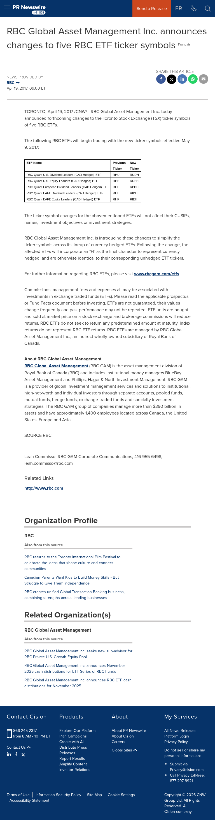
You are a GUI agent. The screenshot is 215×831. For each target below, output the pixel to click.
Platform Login (176, 736)
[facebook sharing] (161, 79)
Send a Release (152, 8)
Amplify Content (73, 764)
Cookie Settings (121, 795)
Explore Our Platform (77, 730)
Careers (118, 741)
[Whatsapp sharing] (193, 79)
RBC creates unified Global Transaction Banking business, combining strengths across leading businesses (74, 594)
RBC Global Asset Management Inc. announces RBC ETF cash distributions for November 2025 (78, 683)
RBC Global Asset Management (57, 630)
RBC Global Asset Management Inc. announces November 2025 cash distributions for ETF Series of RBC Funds (74, 668)
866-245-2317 (25, 730)
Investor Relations (74, 769)
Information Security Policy (58, 795)
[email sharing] (203, 79)
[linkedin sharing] (182, 79)
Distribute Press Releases (73, 750)
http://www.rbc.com (43, 488)
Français (184, 44)
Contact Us (17, 747)
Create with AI (71, 741)
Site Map (94, 795)
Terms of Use (18, 795)
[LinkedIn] (10, 754)
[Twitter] (23, 754)
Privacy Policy (176, 741)
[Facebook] (16, 754)
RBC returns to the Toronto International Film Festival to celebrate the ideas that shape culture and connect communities (72, 562)
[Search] (208, 8)
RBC (29, 535)
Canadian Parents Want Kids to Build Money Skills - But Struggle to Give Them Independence (71, 580)
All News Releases (180, 730)
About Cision (123, 736)
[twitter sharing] (171, 80)
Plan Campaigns (73, 736)
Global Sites (122, 750)
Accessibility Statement (29, 800)
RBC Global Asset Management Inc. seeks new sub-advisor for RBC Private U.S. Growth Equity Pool (78, 654)
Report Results (72, 758)
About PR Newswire (129, 730)
